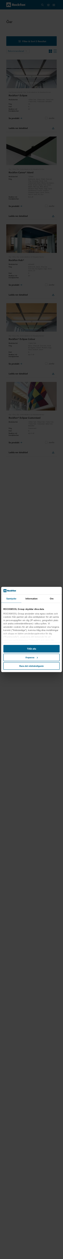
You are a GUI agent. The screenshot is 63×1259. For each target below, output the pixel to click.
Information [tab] (31, 598)
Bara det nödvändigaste (31, 666)
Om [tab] (51, 598)
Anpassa (29, 657)
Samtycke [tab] (11, 598)
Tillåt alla (31, 648)
